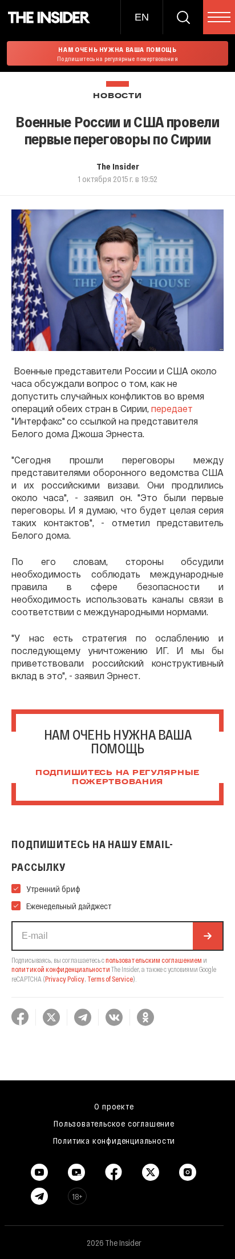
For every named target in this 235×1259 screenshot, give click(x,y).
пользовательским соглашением (154, 960)
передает (172, 408)
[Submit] (207, 936)
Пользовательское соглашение (114, 1123)
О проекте (113, 1106)
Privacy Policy (64, 979)
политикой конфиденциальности (60, 969)
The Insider (117, 166)
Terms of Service (110, 979)
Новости (117, 96)
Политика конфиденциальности (114, 1140)
